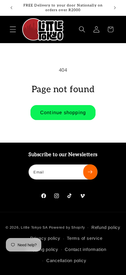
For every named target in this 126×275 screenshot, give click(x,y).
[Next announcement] (114, 7)
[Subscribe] (90, 172)
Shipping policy (42, 249)
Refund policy (105, 227)
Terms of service (84, 238)
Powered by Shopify (67, 227)
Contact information (85, 249)
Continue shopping (63, 112)
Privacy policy (45, 238)
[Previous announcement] (11, 7)
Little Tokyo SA (34, 227)
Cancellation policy (66, 260)
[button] (13, 29)
